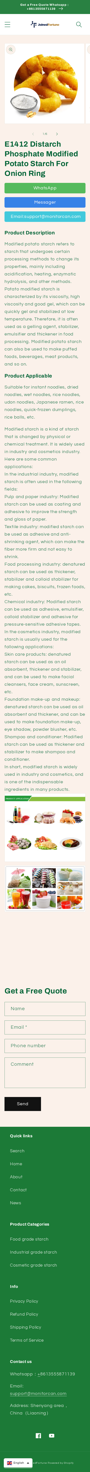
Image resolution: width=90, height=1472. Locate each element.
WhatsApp (45, 188)
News (15, 1203)
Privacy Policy (24, 1301)
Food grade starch (29, 1239)
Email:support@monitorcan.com (46, 216)
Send (23, 1103)
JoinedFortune (37, 1463)
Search (17, 1151)
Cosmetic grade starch (33, 1265)
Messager (45, 202)
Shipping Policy (25, 1327)
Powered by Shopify (61, 1463)
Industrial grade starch (33, 1252)
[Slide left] (33, 133)
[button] (7, 24)
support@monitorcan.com (38, 1393)
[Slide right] (57, 133)
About (16, 1177)
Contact (18, 1190)
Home (16, 1164)
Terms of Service (27, 1340)
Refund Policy (24, 1314)
